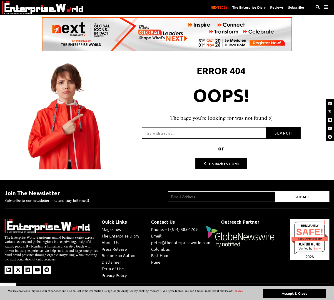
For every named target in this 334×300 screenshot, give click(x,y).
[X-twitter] (330, 112)
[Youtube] (330, 128)
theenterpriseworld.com (310, 239)
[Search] (318, 7)
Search (283, 132)
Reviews (277, 7)
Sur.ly (317, 248)
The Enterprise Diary (249, 7)
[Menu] (326, 7)
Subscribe (296, 7)
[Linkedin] (330, 103)
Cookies (237, 291)
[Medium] (330, 120)
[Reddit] (330, 137)
